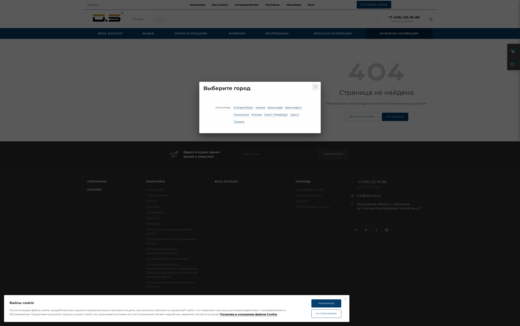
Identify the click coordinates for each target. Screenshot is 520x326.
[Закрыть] (315, 87)
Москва (256, 114)
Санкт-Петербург (276, 114)
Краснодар (275, 107)
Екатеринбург (243, 107)
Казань (260, 107)
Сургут (294, 114)
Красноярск (293, 107)
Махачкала (241, 114)
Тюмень (239, 121)
